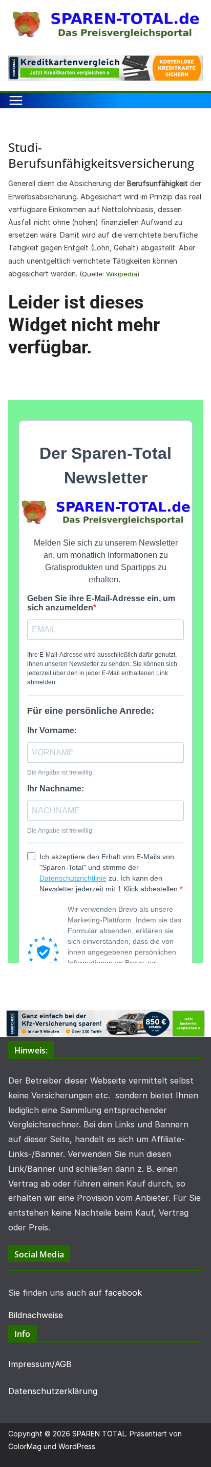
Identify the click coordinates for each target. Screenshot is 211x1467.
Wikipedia (121, 274)
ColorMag (24, 1446)
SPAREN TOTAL (99, 1433)
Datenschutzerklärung (52, 1391)
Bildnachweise (35, 1315)
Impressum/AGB (40, 1364)
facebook (123, 1293)
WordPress (76, 1446)
